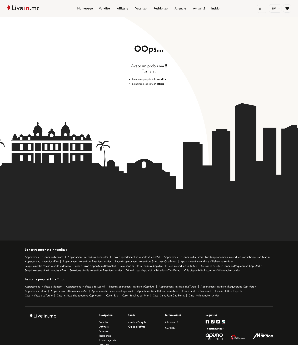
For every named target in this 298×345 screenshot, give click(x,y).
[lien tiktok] (223, 321)
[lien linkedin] (219, 321)
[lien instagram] (213, 321)
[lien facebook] (208, 321)
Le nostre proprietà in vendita (45, 250)
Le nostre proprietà (149, 79)
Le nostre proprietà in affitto (44, 279)
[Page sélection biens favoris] (287, 8)
